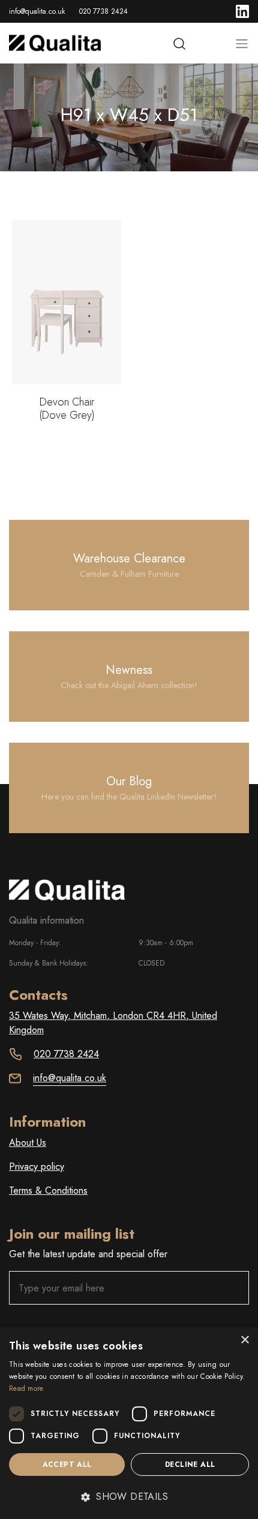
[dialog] (129, 1423)
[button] (129, 1496)
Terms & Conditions (48, 1190)
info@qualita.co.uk (37, 11)
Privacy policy (36, 1166)
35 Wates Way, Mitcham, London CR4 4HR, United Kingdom (113, 1023)
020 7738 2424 (103, 11)
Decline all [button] (190, 1464)
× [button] (244, 1340)
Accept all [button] (67, 1464)
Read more (26, 1388)
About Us (27, 1142)
